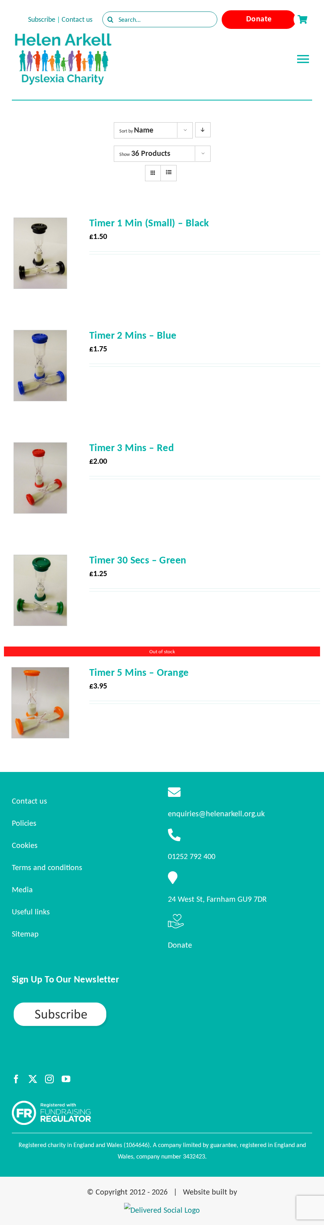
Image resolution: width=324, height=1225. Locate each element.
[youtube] (66, 1079)
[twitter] (32, 1079)
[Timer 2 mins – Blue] (40, 336)
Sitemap (25, 934)
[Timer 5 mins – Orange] (40, 673)
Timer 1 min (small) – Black (149, 222)
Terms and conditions (47, 867)
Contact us (77, 19)
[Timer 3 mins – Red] (40, 448)
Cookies (25, 845)
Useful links (31, 911)
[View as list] (168, 172)
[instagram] (49, 1079)
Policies (24, 823)
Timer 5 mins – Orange (138, 672)
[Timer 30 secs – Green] (40, 561)
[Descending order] (203, 129)
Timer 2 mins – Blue (133, 335)
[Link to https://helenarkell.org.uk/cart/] (302, 19)
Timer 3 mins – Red (131, 447)
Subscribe (41, 19)
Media (22, 889)
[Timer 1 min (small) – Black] (40, 224)
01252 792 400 (191, 856)
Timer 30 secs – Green (137, 560)
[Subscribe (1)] (88, 1004)
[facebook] (16, 1079)
